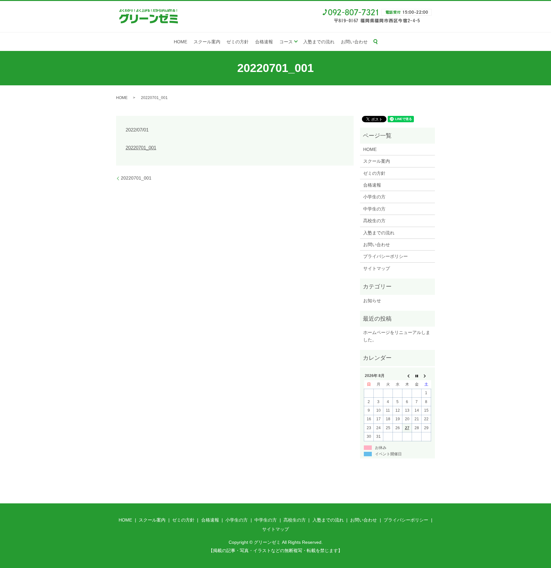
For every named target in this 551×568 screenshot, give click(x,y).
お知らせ (372, 300)
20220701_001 (141, 147)
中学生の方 (374, 208)
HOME (180, 41)
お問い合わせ (354, 41)
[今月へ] (417, 376)
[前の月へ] (407, 376)
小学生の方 (374, 196)
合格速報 (264, 41)
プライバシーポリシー (385, 256)
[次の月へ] (426, 376)
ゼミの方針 (237, 41)
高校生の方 (374, 220)
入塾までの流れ (318, 41)
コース (286, 41)
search (375, 41)
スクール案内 (207, 41)
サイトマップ (376, 268)
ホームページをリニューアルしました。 (396, 336)
